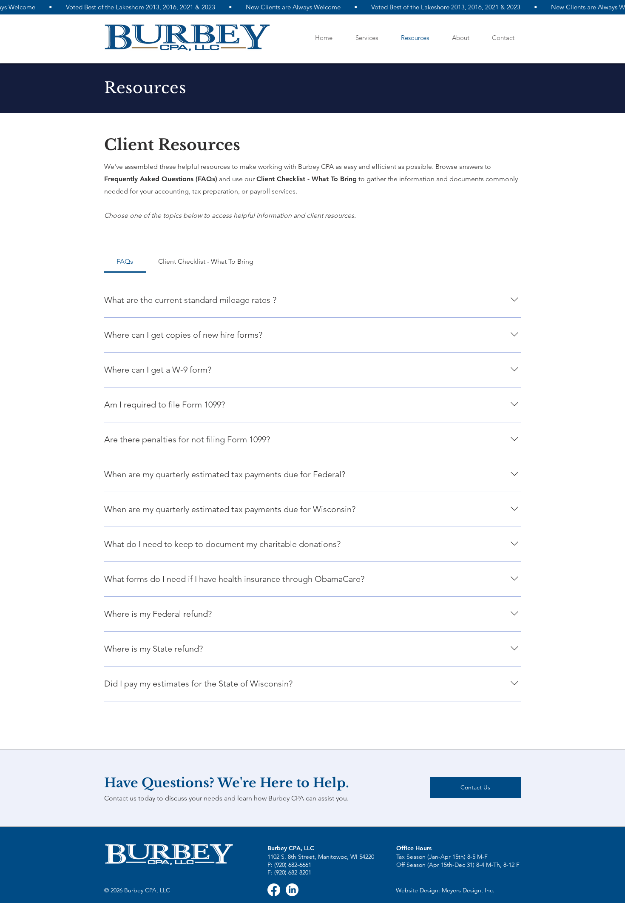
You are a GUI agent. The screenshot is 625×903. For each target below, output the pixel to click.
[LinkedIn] (292, 889)
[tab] (125, 262)
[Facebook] (273, 889)
